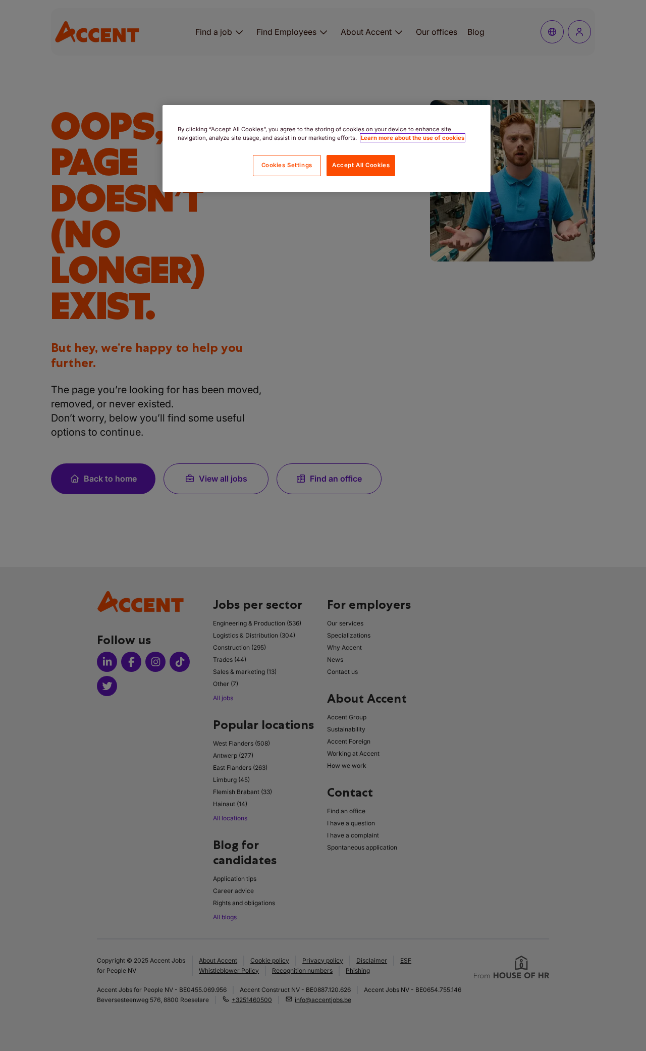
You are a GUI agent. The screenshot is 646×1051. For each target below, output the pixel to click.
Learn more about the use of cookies (412, 137)
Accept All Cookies (361, 165)
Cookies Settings (286, 165)
